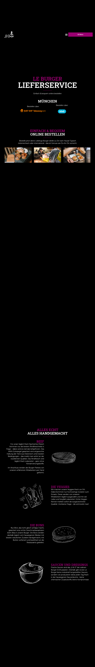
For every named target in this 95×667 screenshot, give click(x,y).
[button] (66, 34)
